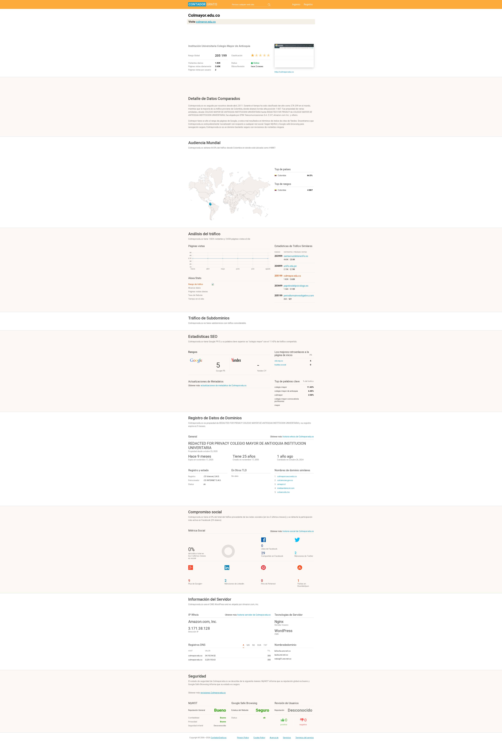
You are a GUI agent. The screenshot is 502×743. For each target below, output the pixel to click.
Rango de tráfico (195, 284)
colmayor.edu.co (206, 21)
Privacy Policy (243, 737)
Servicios (287, 737)
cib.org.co (279, 361)
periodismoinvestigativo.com (299, 295)
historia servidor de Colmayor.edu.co (254, 615)
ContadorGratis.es (218, 737)
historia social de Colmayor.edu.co (298, 531)
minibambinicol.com (285, 488)
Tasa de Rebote (195, 295)
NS (253, 645)
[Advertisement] (251, 34)
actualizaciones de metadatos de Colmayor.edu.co (223, 385)
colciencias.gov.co (285, 480)
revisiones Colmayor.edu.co (213, 692)
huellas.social (280, 365)
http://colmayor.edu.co (284, 72)
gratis (203, 4)
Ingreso (296, 4)
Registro (308, 4)
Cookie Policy (259, 737)
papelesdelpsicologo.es (296, 285)
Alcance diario (194, 288)
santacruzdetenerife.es (296, 256)
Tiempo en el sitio (196, 299)
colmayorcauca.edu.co (287, 476)
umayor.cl (281, 484)
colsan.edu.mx (283, 492)
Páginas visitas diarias (198, 291)
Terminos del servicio (304, 737)
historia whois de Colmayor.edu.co (298, 436)
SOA (259, 645)
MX (248, 645)
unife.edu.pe (290, 266)
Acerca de (274, 737)
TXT (265, 645)
